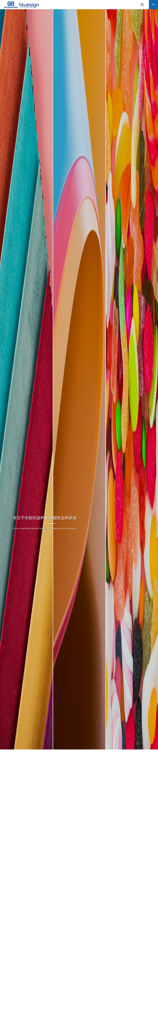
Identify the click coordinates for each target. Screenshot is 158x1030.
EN (153, 4)
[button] (70, 983)
